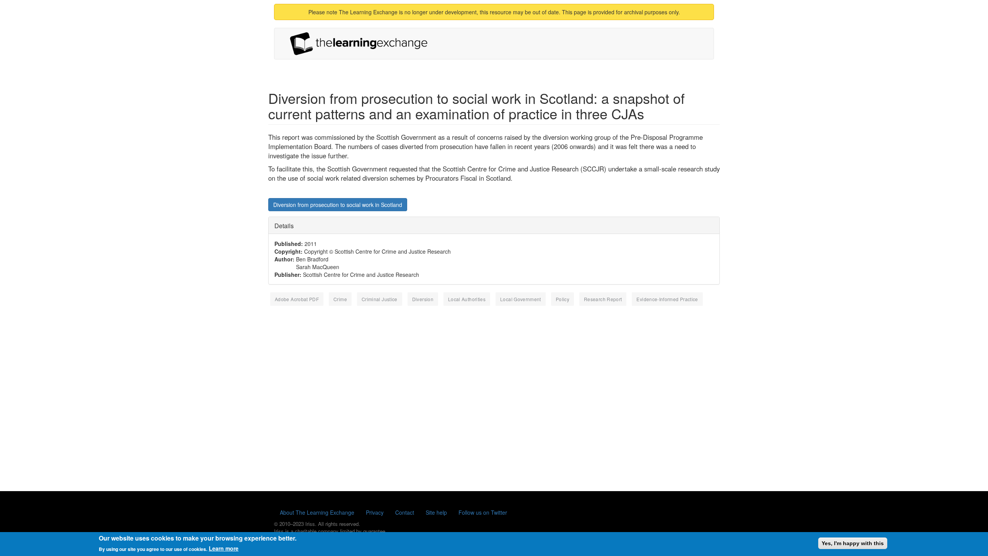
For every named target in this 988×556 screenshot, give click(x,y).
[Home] (361, 43)
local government (520, 299)
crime (340, 299)
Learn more (224, 548)
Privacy (375, 512)
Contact (404, 512)
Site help (436, 512)
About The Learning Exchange (317, 512)
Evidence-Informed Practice (667, 299)
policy (562, 299)
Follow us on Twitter (482, 512)
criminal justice (380, 299)
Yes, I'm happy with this (853, 543)
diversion (422, 299)
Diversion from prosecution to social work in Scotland (337, 204)
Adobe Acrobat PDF (297, 299)
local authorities (467, 299)
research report (603, 299)
